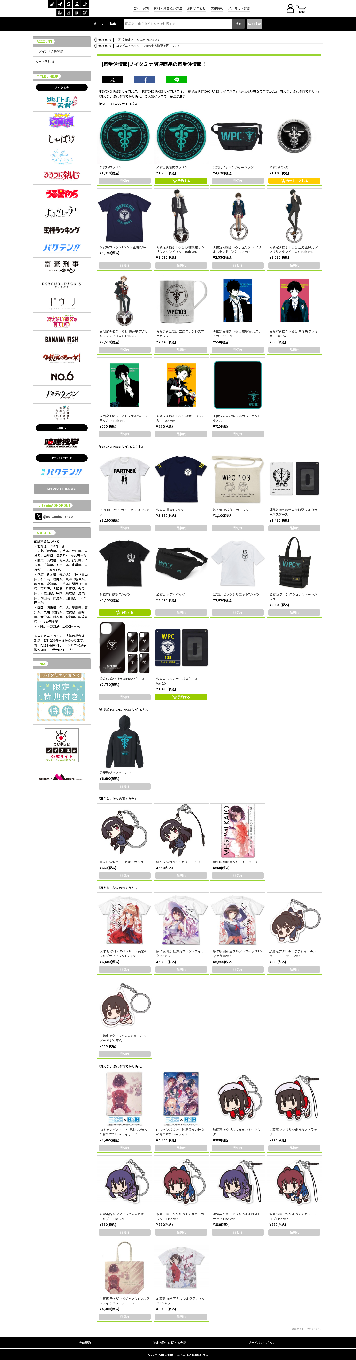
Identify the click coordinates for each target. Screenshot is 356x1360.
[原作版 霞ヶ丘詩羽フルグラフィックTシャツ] (181, 920)
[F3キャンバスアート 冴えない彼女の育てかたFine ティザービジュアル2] (181, 1098)
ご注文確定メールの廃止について (138, 39)
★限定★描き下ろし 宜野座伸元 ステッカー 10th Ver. (124, 418)
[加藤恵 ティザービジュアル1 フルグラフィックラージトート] (124, 1267)
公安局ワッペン (111, 167)
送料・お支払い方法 (168, 8)
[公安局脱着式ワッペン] (181, 136)
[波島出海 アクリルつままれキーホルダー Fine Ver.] (181, 1183)
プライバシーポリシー (263, 1342)
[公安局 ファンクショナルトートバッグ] (294, 563)
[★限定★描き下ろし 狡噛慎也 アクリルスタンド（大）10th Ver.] (181, 216)
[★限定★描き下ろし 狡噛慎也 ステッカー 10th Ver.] (237, 300)
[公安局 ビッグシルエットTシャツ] (237, 563)
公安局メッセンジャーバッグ (233, 167)
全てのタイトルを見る (61, 489)
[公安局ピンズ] (294, 136)
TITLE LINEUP (47, 76)
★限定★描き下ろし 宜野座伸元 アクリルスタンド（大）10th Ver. (293, 249)
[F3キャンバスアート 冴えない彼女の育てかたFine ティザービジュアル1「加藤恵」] (124, 1098)
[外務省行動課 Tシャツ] (124, 563)
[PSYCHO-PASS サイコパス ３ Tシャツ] (124, 478)
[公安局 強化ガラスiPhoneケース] (124, 647)
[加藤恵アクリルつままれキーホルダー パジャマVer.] (124, 1004)
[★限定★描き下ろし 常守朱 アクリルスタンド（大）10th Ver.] (237, 216)
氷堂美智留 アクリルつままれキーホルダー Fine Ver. (123, 1216)
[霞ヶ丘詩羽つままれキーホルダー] (124, 831)
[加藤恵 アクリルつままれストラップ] (294, 1098)
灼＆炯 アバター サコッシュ (232, 509)
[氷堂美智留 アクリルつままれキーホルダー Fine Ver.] (124, 1183)
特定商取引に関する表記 (169, 1342)
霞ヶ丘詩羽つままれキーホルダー (123, 862)
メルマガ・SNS (239, 8)
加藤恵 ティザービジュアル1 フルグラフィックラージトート (124, 1300)
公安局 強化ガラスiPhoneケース (122, 678)
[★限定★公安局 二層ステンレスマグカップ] (181, 300)
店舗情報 (217, 8)
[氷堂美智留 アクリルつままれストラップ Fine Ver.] (237, 1183)
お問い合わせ (196, 8)
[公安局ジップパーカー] (124, 741)
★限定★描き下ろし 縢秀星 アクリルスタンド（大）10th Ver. (124, 333)
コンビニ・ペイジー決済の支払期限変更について (148, 46)
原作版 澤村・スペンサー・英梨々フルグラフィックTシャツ (123, 953)
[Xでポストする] (115, 80)
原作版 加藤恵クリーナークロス (235, 862)
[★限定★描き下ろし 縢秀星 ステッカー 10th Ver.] (181, 385)
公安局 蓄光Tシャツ (170, 509)
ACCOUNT (44, 41)
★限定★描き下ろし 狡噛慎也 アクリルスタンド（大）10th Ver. (180, 249)
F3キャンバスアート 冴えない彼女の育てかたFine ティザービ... (123, 1131)
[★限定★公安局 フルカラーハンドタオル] (237, 385)
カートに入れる (297, 181)
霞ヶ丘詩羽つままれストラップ (178, 862)
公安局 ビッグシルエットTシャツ (236, 594)
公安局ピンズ (278, 167)
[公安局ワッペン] (124, 136)
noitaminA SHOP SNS (53, 505)
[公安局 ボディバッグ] (181, 563)
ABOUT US (45, 532)
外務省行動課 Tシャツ (115, 594)
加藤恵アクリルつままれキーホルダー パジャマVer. (123, 1038)
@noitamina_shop (58, 516)
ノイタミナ (61, 87)
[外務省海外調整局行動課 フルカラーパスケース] (294, 478)
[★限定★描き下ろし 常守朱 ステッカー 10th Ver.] (294, 300)
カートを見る (44, 61)
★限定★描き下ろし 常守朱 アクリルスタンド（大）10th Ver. (237, 249)
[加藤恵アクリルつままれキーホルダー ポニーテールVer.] (294, 920)
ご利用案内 (141, 8)
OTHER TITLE (62, 458)
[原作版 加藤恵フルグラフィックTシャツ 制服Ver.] (237, 920)
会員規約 (85, 1342)
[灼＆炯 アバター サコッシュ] (237, 478)
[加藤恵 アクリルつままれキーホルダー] (237, 1098)
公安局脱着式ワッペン (172, 167)
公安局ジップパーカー (115, 772)
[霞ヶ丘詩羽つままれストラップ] (181, 831)
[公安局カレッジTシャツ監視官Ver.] (124, 216)
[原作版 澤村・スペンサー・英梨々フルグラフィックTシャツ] (124, 920)
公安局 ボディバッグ (170, 594)
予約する (184, 181)
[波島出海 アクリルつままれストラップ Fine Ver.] (294, 1183)
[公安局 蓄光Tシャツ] (181, 478)
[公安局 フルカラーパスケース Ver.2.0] (181, 647)
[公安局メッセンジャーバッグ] (237, 136)
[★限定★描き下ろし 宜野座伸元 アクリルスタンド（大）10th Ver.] (294, 216)
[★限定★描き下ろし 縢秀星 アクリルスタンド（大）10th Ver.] (124, 300)
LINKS (41, 663)
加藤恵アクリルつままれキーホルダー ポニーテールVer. (292, 953)
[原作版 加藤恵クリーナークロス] (237, 831)
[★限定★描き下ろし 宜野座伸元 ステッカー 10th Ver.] (124, 385)
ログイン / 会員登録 (49, 51)
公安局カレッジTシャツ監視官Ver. (123, 247)
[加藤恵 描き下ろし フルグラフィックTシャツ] (181, 1267)
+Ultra (62, 428)
